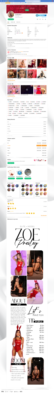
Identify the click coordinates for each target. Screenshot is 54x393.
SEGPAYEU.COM (26, 389)
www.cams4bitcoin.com (11, 389)
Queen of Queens (20, 51)
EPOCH (23, 389)
